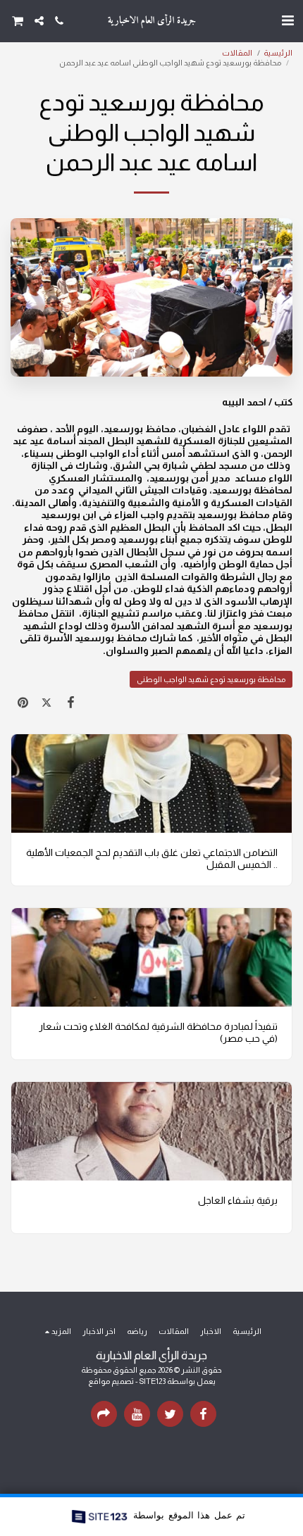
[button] (287, 20)
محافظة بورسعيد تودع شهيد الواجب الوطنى (211, 679)
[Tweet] (46, 702)
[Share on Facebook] (70, 702)
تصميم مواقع (111, 1381)
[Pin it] (23, 702)
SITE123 (153, 1381)
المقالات (237, 53)
